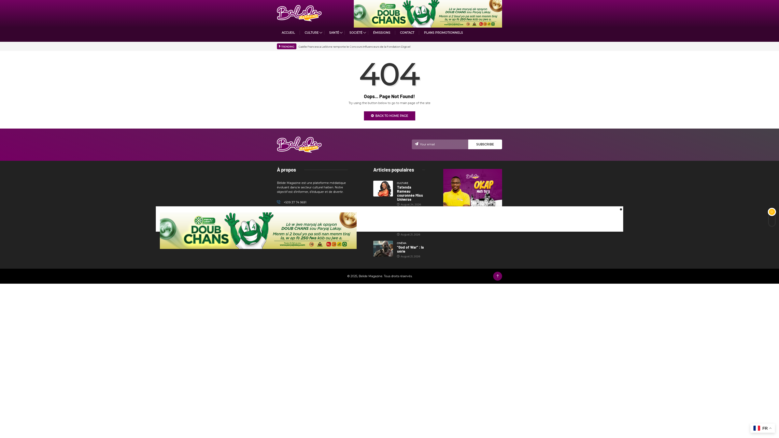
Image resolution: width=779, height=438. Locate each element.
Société (356, 32)
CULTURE (312, 32)
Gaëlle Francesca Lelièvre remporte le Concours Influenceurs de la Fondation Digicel (354, 46)
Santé (334, 32)
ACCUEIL (288, 32)
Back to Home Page (391, 116)
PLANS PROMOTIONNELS (443, 32)
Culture (402, 183)
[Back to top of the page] (497, 276)
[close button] (621, 209)
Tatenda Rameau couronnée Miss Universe (410, 193)
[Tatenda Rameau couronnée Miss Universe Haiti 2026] (383, 188)
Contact (407, 32)
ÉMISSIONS (381, 32)
